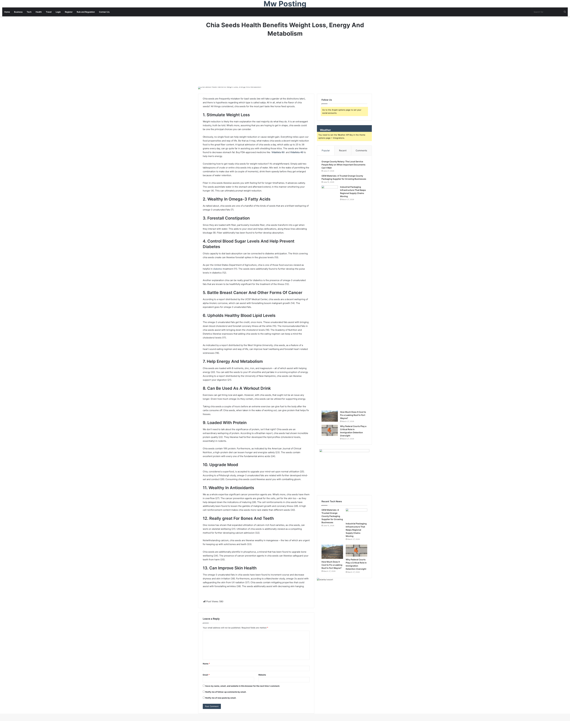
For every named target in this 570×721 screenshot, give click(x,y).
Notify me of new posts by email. (220, 698)
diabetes (217, 268)
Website (262, 675)
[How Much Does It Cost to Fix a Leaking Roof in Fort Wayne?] (330, 416)
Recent (342, 150)
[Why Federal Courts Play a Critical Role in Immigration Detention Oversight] (330, 430)
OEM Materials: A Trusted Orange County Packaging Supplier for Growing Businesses (332, 516)
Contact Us (104, 12)
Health (39, 12)
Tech (29, 12)
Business (18, 12)
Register (69, 12)
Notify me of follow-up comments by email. (225, 692)
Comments (361, 150)
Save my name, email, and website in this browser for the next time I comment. (242, 686)
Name (206, 663)
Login (58, 12)
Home (7, 12)
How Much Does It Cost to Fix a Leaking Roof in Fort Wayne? (353, 415)
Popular (326, 150)
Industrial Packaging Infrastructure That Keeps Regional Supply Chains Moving (356, 529)
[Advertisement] (285, 64)
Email (206, 675)
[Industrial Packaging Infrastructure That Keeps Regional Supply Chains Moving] (330, 296)
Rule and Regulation (86, 12)
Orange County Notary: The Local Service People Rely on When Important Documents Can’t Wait (343, 164)
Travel (49, 12)
